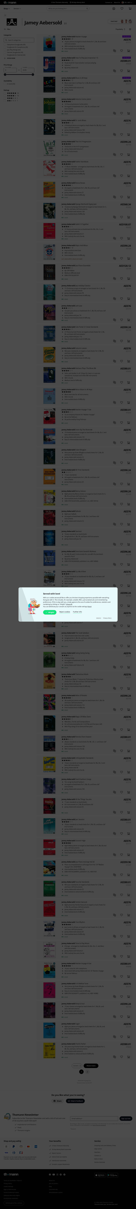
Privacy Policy (107, 618)
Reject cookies (64, 612)
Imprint (98, 618)
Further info (77, 612)
